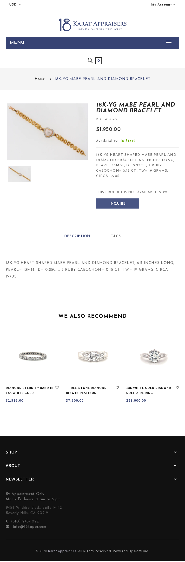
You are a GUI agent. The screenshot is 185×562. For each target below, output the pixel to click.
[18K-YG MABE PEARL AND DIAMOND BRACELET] (19, 174)
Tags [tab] (116, 236)
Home (40, 79)
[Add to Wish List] (57, 388)
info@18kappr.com (29, 527)
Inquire (118, 204)
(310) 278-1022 (25, 521)
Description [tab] (77, 236)
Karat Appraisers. (62, 551)
